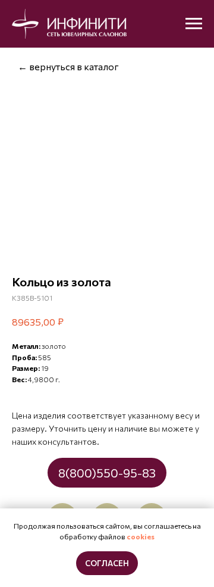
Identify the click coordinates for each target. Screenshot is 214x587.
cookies (141, 536)
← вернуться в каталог (68, 66)
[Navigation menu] (193, 24)
